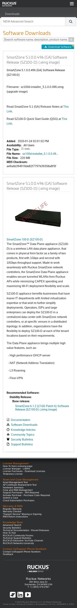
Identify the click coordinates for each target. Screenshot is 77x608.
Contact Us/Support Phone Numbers (22, 551)
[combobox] (33, 21)
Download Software (59, 47)
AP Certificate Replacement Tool (20, 485)
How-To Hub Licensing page (17, 466)
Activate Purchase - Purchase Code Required (26, 495)
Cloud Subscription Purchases (18, 500)
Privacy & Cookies (25, 604)
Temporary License (13, 474)
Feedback (8, 554)
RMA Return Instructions (15, 516)
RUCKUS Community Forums (18, 535)
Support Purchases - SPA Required (21, 492)
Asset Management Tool (15, 482)
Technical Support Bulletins (17, 538)
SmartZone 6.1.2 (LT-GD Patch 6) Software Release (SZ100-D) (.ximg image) (42, 407)
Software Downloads (24, 424)
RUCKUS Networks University (18, 543)
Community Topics (22, 434)
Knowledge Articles (23, 429)
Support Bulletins (22, 444)
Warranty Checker (12, 511)
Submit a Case (10, 498)
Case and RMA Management (18, 490)
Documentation (20, 419)
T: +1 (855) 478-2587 (38, 587)
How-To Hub (9, 533)
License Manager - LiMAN (16, 468)
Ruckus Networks (38, 578)
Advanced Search (12, 525)
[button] (70, 21)
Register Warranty (12, 509)
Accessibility (41, 604)
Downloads (12, 13)
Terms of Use (9, 604)
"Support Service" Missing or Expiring (22, 514)
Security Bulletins (22, 439)
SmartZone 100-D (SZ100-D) (25, 239)
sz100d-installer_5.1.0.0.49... (40, 153)
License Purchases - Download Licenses (24, 471)
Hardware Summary (13, 487)
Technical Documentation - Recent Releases (26, 530)
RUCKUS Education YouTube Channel (23, 540)
